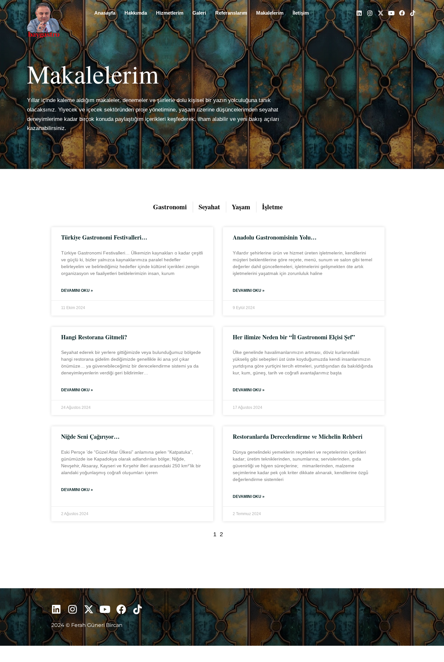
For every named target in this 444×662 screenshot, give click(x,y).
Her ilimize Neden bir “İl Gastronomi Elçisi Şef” (294, 337)
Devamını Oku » (77, 290)
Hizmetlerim (169, 13)
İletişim (301, 13)
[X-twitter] (381, 13)
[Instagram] (370, 13)
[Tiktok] (413, 13)
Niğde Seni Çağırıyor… (90, 436)
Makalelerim (269, 13)
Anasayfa (104, 13)
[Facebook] (402, 13)
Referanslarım (231, 13)
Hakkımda (135, 13)
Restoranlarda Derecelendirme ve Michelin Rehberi (297, 436)
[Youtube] (391, 13)
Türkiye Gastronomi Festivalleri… (104, 237)
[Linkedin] (359, 13)
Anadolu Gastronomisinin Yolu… (275, 237)
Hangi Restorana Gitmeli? (94, 337)
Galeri (199, 13)
